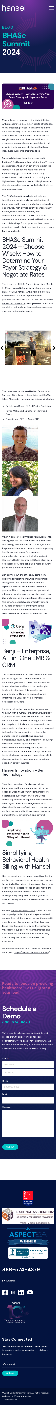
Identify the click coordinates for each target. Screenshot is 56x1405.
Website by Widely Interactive (16, 1396)
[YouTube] (30, 1292)
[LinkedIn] (21, 1292)
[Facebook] (5, 1292)
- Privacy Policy (9, 1399)
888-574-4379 (16, 1022)
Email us (10, 1280)
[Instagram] (13, 1292)
